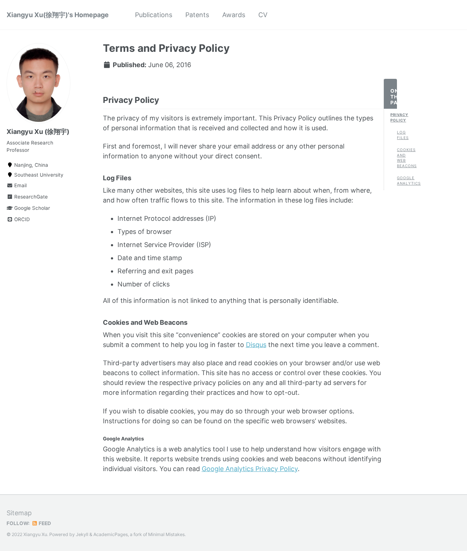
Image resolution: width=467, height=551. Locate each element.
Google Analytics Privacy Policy (250, 469)
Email (20, 185)
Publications (153, 15)
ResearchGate (30, 197)
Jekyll (82, 534)
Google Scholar (31, 208)
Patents (197, 15)
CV (262, 15)
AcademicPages (110, 534)
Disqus (256, 344)
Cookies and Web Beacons (400, 157)
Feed (44, 523)
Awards (233, 15)
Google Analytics (400, 180)
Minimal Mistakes (166, 534)
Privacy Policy (393, 117)
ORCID (21, 219)
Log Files (400, 135)
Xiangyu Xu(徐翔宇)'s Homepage (58, 15)
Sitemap (19, 513)
